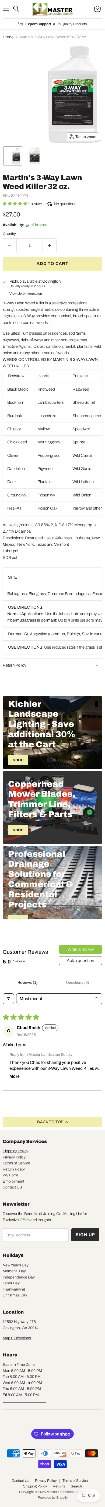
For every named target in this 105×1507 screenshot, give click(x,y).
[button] (13, 156)
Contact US (12, 1187)
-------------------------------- (24, 1401)
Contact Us (20, 1481)
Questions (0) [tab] (77, 982)
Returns (59, 1486)
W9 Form (10, 1175)
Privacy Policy (14, 1157)
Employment (13, 1181)
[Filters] (8, 998)
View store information (25, 294)
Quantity (9, 234)
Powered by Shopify (53, 1497)
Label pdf (10, 551)
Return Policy (14, 1169)
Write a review (81, 949)
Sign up (85, 1234)
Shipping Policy (15, 1151)
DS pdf (11, 557)
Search (76, 1486)
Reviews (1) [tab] (28, 982)
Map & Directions (17, 1338)
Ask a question (80, 960)
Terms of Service (16, 1163)
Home (8, 37)
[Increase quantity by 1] (50, 245)
